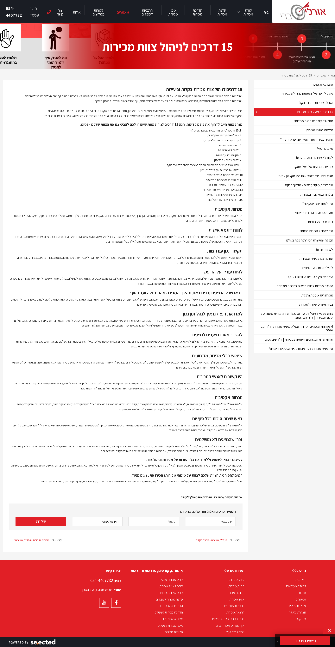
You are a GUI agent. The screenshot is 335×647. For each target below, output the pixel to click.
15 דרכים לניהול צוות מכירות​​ (315, 112)
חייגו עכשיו (22, 12)
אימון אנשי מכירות (172, 619)
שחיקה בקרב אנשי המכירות (316, 258)
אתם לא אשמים (323, 84)
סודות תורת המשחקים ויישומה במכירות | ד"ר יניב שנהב (299, 339)
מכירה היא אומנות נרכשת (317, 295)
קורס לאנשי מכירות (171, 586)
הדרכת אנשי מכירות (170, 605)
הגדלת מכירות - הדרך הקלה (315, 102)
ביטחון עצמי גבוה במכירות (316, 194)
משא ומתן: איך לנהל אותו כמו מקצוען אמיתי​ (305, 176)
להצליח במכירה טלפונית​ (317, 268)
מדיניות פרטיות (297, 605)
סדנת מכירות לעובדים (169, 599)
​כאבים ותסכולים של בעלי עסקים (313, 167)
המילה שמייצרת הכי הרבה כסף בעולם (309, 240)
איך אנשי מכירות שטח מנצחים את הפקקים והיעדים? (301, 348)
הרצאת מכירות (235, 612)
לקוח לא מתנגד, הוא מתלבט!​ (314, 157)
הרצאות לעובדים (234, 605)
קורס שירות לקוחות (171, 592)
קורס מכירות (236, 579)
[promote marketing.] (43, 642)
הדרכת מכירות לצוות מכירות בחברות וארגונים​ (304, 286)
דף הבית (300, 579)
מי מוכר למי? (325, 148)
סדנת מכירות (236, 586)
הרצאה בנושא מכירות (319, 130)
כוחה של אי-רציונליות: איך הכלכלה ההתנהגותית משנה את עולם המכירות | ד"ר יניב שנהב (297, 315)
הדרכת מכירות (235, 592)
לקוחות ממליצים (296, 586)
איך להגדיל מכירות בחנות (229, 625)
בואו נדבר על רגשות (320, 222)
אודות (302, 592)
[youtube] (104, 603)
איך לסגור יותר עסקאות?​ (317, 203)
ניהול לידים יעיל (235, 632)
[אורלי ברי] (303, 11)
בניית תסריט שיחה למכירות (316, 304)
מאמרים (301, 599)
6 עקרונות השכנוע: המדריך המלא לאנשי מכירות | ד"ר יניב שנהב (297, 328)
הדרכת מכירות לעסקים (169, 612)
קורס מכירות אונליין (171, 579)
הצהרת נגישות (297, 612)
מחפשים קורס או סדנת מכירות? (313, 121)
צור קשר (301, 619)
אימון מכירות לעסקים (170, 625)
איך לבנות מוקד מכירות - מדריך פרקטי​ (308, 185)
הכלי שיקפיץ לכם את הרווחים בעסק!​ (310, 277)
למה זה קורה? (324, 249)
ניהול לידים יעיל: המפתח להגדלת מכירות (307, 93)
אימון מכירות (237, 599)
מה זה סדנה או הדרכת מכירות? (313, 213)
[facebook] (116, 603)
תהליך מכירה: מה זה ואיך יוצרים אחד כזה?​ (306, 139)
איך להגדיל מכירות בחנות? (316, 231)
